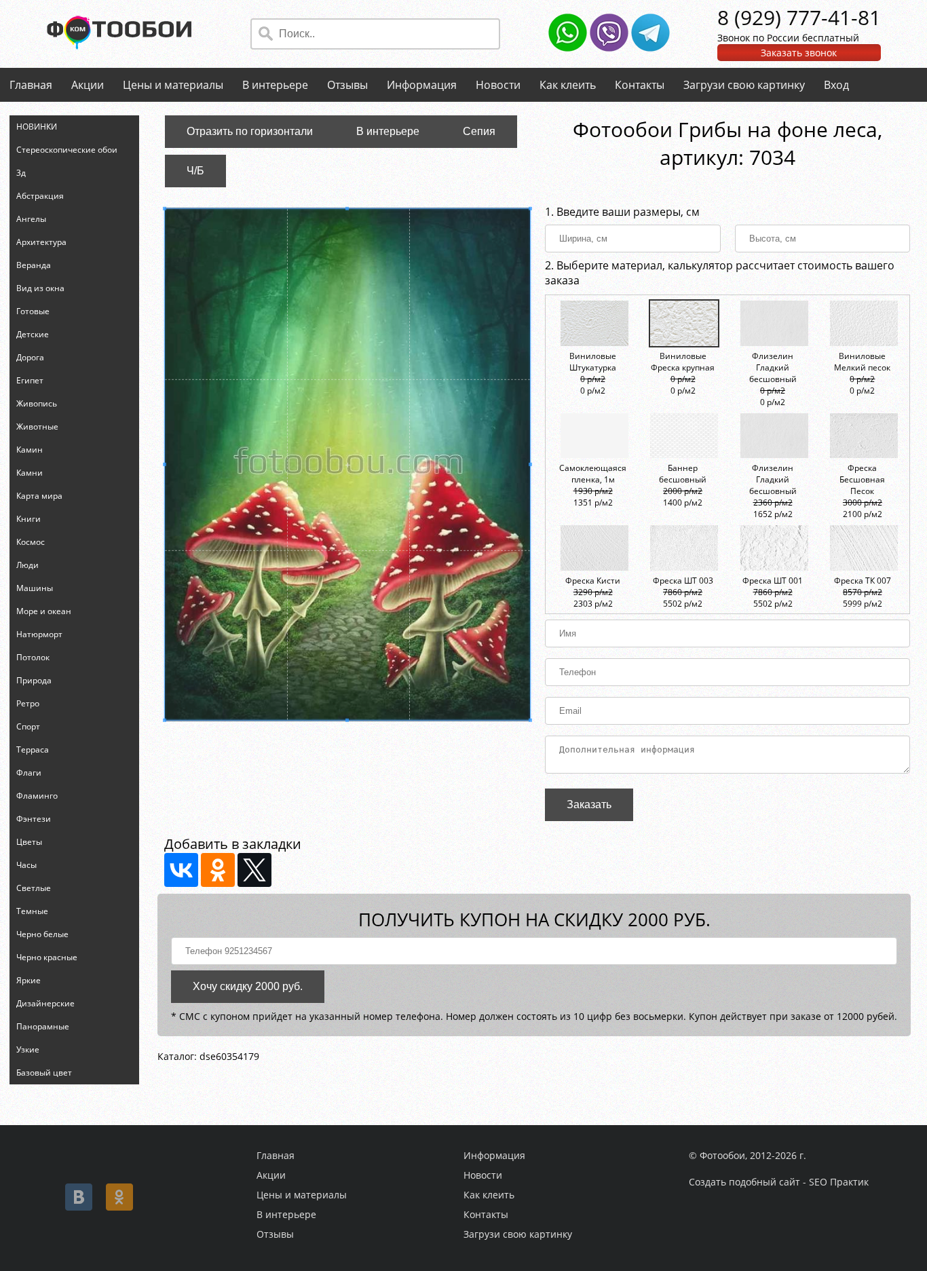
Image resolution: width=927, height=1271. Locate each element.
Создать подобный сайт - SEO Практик (779, 1181)
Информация (422, 84)
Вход (836, 84)
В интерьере (275, 84)
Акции (87, 84)
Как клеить (568, 84)
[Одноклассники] (218, 870)
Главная (31, 84)
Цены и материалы (173, 84)
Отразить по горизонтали (250, 131)
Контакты (639, 84)
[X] (254, 870)
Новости (498, 84)
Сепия (479, 131)
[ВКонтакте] (181, 870)
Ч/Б (195, 170)
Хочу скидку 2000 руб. (248, 986)
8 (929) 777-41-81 (799, 17)
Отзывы (347, 84)
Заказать (589, 804)
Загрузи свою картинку (744, 84)
